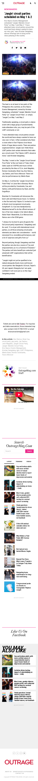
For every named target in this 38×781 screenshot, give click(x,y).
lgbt (17, 350)
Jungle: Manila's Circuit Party (12, 346)
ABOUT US (8, 771)
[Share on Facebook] (12, 48)
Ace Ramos (17, 339)
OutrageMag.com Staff (18, 41)
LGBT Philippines (26, 350)
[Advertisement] (19, 299)
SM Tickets (21, 324)
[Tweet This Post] (16, 48)
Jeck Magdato (7, 344)
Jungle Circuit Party (20, 344)
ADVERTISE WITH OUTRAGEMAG (23, 771)
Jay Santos (23, 341)
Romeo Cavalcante (18, 352)
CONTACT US (19, 773)
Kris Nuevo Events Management (14, 348)
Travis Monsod (7, 355)
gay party (14, 341)
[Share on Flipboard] (21, 48)
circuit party (6, 341)
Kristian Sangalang (9, 350)
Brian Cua (26, 339)
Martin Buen (6, 352)
